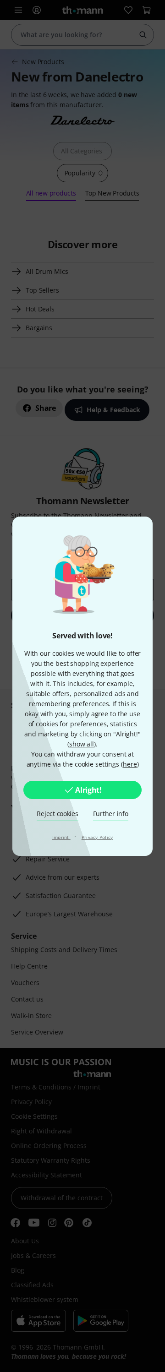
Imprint (61, 837)
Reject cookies (57, 813)
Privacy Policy (97, 837)
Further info (110, 813)
